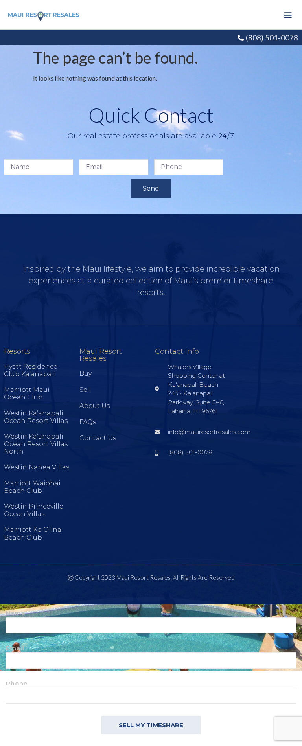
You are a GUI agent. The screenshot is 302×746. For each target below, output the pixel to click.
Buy (85, 373)
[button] (287, 14)
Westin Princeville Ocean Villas (33, 510)
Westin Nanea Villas (36, 467)
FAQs (87, 422)
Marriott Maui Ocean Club (27, 393)
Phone (17, 683)
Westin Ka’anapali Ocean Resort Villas (36, 417)
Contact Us (97, 438)
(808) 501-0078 (272, 37)
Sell (85, 389)
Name (16, 613)
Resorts (17, 351)
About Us (94, 406)
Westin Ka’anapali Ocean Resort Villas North (36, 444)
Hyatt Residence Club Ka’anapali (30, 370)
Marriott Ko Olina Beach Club (32, 533)
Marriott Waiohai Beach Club (32, 487)
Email (15, 648)
